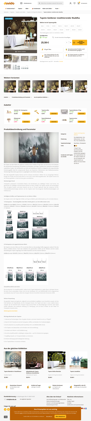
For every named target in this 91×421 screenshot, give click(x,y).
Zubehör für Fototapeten (20, 110)
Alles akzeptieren (60, 416)
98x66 (42, 26)
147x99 (47, 26)
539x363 (80, 29)
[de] (82, 408)
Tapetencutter (73, 118)
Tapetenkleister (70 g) (75, 110)
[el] (86, 408)
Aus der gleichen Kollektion (40, 97)
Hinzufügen (26, 113)
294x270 (49, 29)
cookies (21, 413)
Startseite (6, 12)
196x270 (66, 26)
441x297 (67, 29)
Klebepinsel (17, 118)
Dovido (61, 61)
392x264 (61, 29)
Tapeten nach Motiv (20, 12)
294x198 (43, 29)
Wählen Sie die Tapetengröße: (48, 22)
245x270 (78, 26)
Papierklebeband (46, 118)
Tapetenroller (45, 110)
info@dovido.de (11, 399)
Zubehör (6, 97)
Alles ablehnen (49, 416)
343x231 (55, 29)
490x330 (73, 29)
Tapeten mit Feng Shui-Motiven (34, 12)
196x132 (60, 26)
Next (34, 34)
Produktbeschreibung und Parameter (21, 97)
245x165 (72, 26)
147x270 (53, 26)
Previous (2, 360)
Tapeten (12, 12)
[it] (84, 408)
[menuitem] (10, 8)
